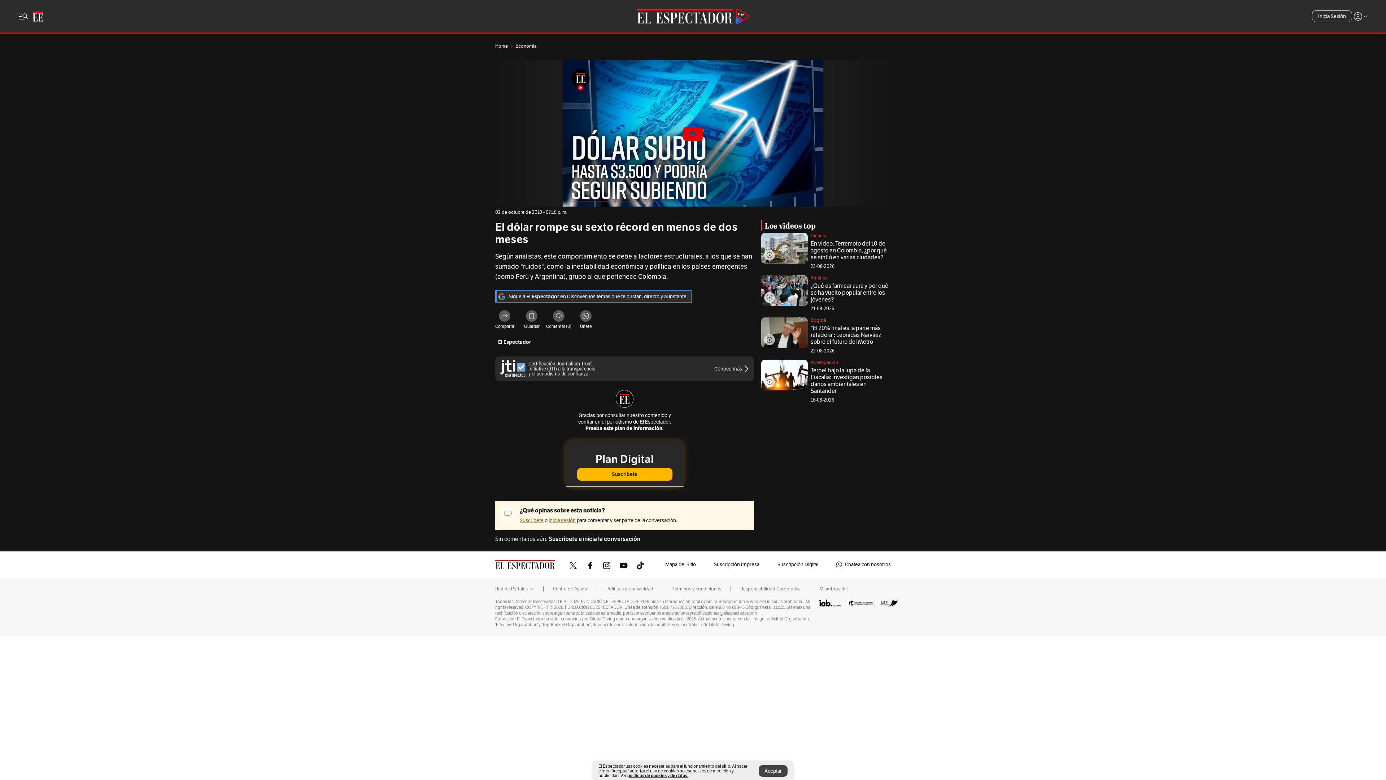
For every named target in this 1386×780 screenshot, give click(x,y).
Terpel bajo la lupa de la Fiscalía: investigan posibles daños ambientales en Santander (846, 381)
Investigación (824, 362)
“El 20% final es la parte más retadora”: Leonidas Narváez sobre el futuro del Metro (846, 335)
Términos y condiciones (696, 589)
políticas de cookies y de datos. (657, 775)
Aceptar (773, 771)
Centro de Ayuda (570, 589)
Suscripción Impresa (736, 564)
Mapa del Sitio (680, 564)
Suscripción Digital (797, 564)
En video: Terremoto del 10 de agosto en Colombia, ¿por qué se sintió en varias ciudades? (849, 250)
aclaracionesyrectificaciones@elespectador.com (711, 613)
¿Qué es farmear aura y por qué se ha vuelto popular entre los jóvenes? (849, 292)
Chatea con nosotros (868, 564)
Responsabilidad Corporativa (770, 589)
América (819, 278)
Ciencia (818, 236)
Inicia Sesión (1332, 16)
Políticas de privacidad (629, 589)
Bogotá (818, 320)
